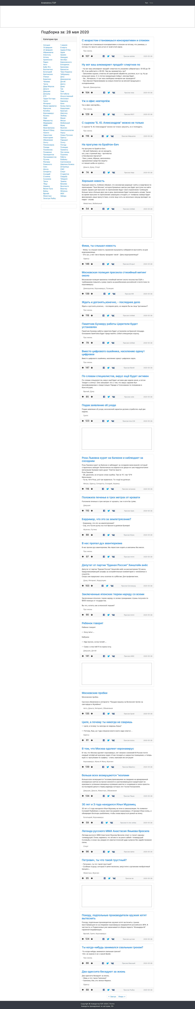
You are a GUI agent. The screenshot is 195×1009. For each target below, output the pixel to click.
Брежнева (64, 67)
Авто (45, 64)
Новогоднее (48, 137)
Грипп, (92, 934)
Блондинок (64, 64)
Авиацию (64, 57)
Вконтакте (64, 186)
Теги (152, 3)
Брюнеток (64, 69)
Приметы (64, 150)
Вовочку (63, 189)
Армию (63, 55)
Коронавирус (48, 113)
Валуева (63, 184)
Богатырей (47, 72)
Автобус (63, 60)
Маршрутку (48, 120)
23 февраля (48, 50)
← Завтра (112, 997)
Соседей (46, 174)
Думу (62, 86)
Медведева (47, 123)
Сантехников (65, 162)
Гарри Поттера (49, 99)
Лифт (45, 118)
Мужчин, (86, 529)
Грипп (45, 101)
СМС (62, 169)
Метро (63, 120)
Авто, (85, 708)
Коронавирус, (100, 288)
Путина (46, 159)
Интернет (47, 103)
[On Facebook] (103, 56)
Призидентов (48, 155)
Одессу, (93, 484)
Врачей (46, 193)
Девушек (46, 91)
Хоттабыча (64, 94)
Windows (63, 191)
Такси (45, 181)
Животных (47, 196)
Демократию (65, 79)
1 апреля (63, 45)
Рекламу (46, 162)
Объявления (48, 140)
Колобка (46, 111)
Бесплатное (48, 69)
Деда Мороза (48, 86)
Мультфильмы (49, 128)
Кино (62, 103)
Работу (63, 157)
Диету (62, 84)
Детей (62, 82)
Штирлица (64, 167)
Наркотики (47, 135)
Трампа (63, 181)
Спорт (62, 172)
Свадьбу (63, 176)
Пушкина (64, 155)
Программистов (49, 157)
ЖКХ (62, 193)
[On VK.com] (113, 56)
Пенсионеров (48, 145)
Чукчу (45, 84)
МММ (45, 125)
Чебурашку (64, 74)
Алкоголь (47, 55)
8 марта (63, 47)
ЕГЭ (44, 96)
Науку (62, 133)
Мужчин (63, 128)
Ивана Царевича (49, 106)
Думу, (92, 167)
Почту (62, 142)
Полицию (64, 147)
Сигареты (47, 172)
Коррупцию (65, 108)
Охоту (45, 142)
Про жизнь (64, 152)
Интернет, (92, 580)
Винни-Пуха (48, 189)
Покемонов (47, 150)
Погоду (63, 145)
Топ (146, 3)
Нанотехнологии (67, 130)
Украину (46, 186)
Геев (62, 91)
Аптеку (46, 57)
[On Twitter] (108, 56)
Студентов (64, 174)
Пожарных (47, 152)
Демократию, (88, 288)
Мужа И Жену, (100, 761)
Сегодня (46, 45)
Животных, (87, 203)
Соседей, (109, 484)
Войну (45, 191)
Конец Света (65, 106)
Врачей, (86, 87)
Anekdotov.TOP (48, 3)
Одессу (63, 137)
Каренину (64, 101)
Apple (62, 52)
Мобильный (65, 123)
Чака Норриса (66, 72)
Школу (46, 169)
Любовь (63, 116)
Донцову (46, 94)
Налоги (46, 133)
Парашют (64, 140)
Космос (46, 116)
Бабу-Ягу (47, 67)
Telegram (64, 179)
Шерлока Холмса (67, 164)
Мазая (62, 118)
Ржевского (47, 164)
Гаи (61, 89)
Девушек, (87, 651)
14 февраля (47, 47)
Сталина (46, 176)
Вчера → (122, 997)
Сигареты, (100, 484)
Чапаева (46, 82)
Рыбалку (63, 159)
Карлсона (47, 108)
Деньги (46, 89)
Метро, (86, 484)
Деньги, (86, 167)
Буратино (47, 79)
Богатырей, (88, 817)
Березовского (66, 62)
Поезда (46, 147)
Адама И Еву (65, 50)
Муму (62, 125)
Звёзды (63, 196)
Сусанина (47, 179)
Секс (45, 167)
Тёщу (45, 184)
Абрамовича (48, 52)
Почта (111, 1004)
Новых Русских (66, 135)
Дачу (62, 77)
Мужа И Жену (48, 130)
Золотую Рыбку (49, 198)
